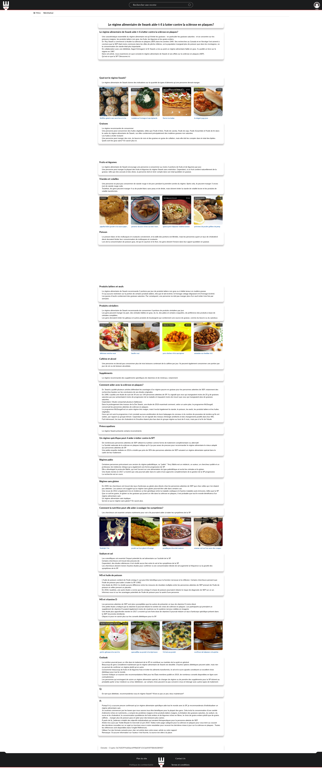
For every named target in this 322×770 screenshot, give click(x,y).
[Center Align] (190, 4)
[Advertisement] (161, 67)
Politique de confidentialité (141, 765)
